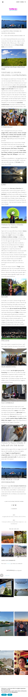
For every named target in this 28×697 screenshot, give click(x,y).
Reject (10, 694)
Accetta (4, 694)
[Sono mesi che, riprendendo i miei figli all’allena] (7, 631)
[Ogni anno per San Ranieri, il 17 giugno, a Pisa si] (21, 594)
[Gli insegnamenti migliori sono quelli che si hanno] (21, 669)
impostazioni (14, 692)
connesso (9, 563)
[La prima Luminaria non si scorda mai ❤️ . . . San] (21, 631)
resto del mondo (18, 35)
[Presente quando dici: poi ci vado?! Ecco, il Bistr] (7, 595)
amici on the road (9, 35)
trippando (19, 570)
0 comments (14, 508)
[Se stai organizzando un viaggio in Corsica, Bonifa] (7, 669)
